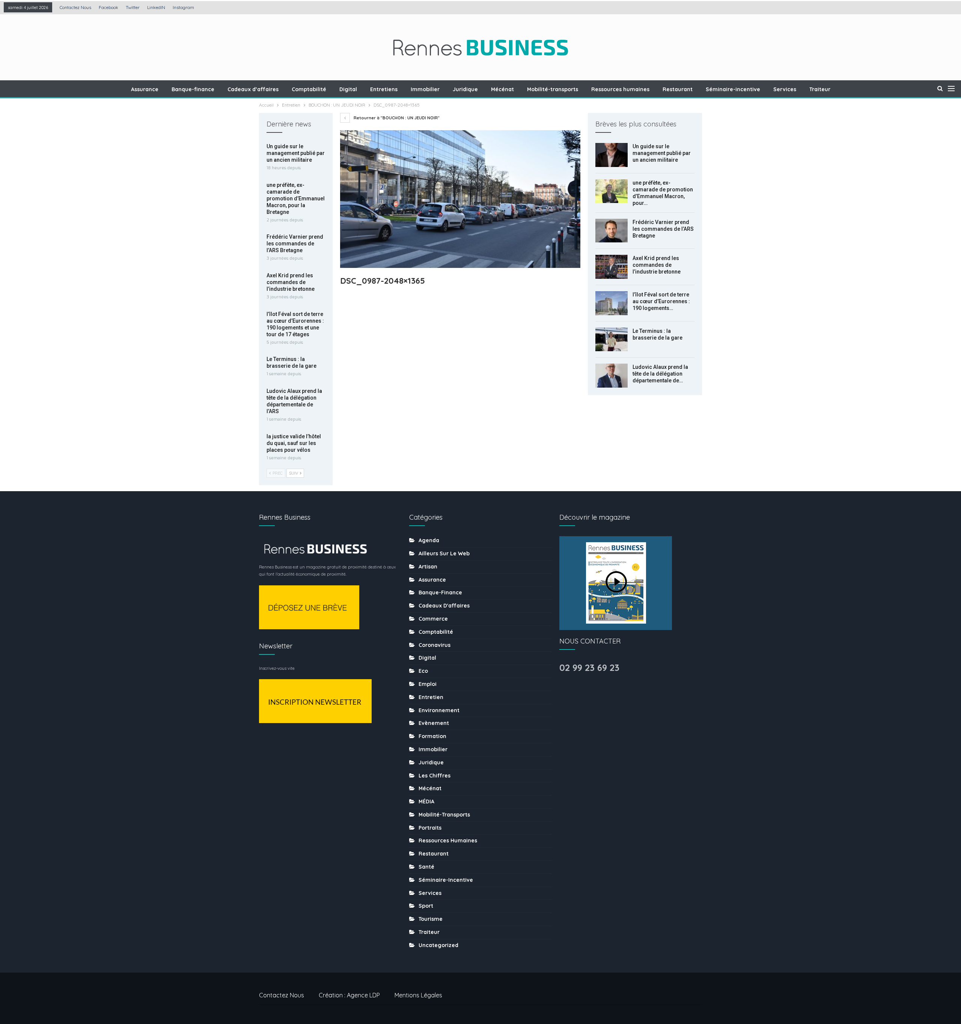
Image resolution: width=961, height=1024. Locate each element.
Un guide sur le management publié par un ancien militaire (662, 153)
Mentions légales (418, 995)
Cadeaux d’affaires (253, 89)
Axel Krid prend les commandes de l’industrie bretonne (657, 265)
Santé (426, 866)
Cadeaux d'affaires (444, 605)
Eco (423, 671)
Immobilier (425, 89)
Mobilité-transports (552, 89)
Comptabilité (309, 89)
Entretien (431, 697)
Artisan (428, 566)
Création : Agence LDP (349, 995)
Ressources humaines (620, 89)
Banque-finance (193, 89)
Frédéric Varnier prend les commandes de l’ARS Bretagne (663, 229)
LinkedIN (156, 7)
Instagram (183, 7)
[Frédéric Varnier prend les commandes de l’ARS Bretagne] (611, 231)
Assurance (144, 89)
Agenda (429, 540)
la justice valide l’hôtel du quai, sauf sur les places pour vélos (294, 443)
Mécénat (502, 89)
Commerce (433, 618)
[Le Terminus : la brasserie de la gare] (611, 340)
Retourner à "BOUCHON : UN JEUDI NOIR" (396, 117)
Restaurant (678, 89)
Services (784, 89)
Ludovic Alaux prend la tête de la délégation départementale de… (660, 373)
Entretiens (384, 89)
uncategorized (438, 945)
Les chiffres (434, 775)
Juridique (465, 89)
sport (426, 905)
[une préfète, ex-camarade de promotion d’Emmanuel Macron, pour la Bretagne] (611, 191)
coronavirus (434, 645)
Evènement (434, 723)
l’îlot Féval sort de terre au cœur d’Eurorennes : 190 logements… (661, 301)
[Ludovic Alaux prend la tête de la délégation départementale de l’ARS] (611, 376)
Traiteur (819, 89)
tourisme (431, 919)
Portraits (430, 827)
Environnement (439, 710)
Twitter (133, 7)
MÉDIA (426, 801)
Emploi (428, 684)
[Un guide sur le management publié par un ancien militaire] (611, 155)
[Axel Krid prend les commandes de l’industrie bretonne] (611, 267)
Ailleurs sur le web (444, 553)
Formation (432, 736)
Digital (348, 89)
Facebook (108, 7)
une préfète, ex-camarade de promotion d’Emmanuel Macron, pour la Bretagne (296, 198)
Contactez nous (75, 7)
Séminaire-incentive (733, 89)
